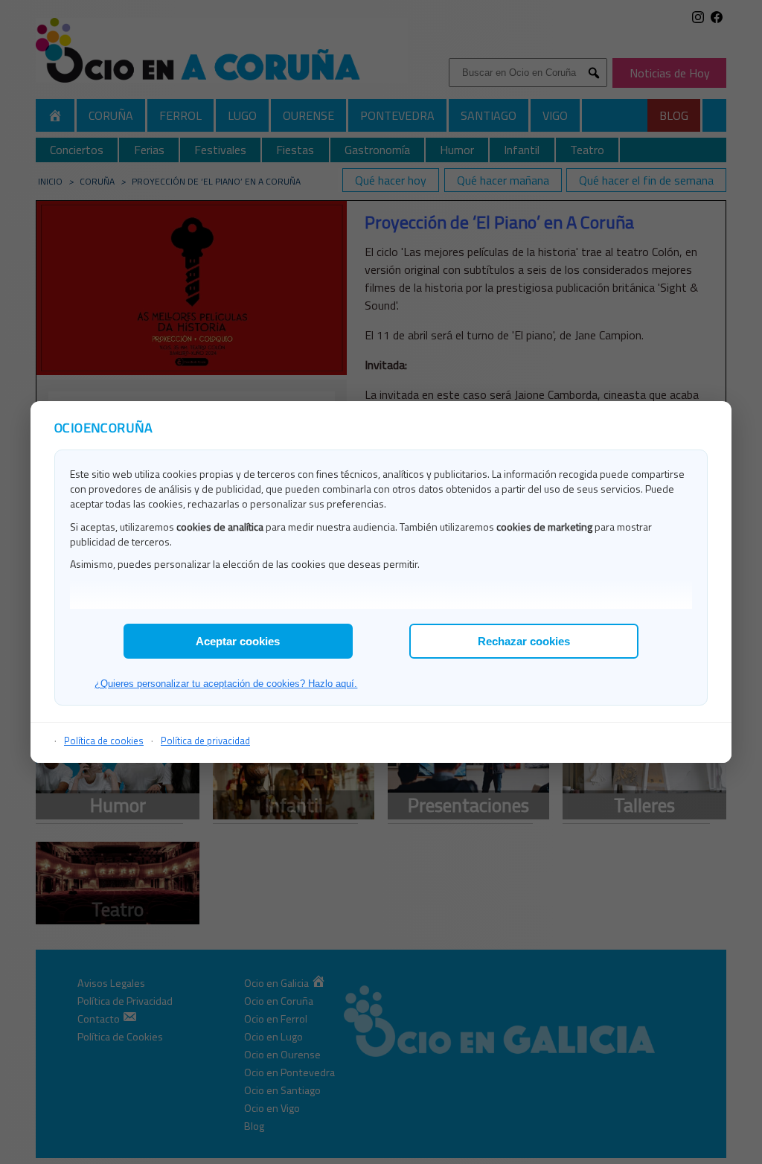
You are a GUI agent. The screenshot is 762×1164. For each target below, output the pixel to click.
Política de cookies (104, 740)
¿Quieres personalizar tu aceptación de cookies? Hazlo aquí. (226, 683)
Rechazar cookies (524, 641)
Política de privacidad (205, 740)
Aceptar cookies (238, 641)
